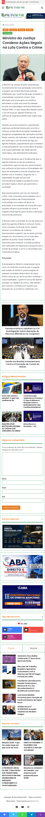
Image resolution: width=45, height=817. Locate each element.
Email (4, 488)
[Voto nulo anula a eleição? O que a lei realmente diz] (12, 387)
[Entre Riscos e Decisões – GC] (33, 416)
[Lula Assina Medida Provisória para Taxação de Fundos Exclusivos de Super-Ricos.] (9, 698)
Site (3, 497)
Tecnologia (7, 33)
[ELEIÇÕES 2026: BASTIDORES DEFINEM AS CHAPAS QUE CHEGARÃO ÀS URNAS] (12, 416)
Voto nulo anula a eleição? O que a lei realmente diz (10, 398)
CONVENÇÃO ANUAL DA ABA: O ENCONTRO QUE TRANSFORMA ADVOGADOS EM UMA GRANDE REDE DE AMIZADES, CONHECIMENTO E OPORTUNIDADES (11, 777)
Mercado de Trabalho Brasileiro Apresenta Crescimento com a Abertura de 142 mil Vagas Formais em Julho (29, 671)
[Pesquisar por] (42, 8)
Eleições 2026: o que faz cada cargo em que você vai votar (11, 745)
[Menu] (3, 8)
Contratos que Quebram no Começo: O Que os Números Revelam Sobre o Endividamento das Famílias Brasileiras (33, 401)
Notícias (21, 30)
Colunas (13, 30)
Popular (11, 648)
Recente (33, 648)
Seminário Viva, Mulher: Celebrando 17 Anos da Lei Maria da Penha (29, 658)
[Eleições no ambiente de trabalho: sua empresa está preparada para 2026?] (33, 760)
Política (29, 30)
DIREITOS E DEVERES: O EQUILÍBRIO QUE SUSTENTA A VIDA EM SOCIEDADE (33, 746)
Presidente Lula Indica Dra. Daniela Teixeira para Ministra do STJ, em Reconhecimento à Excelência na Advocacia (29, 686)
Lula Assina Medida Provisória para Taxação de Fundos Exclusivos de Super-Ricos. (30, 699)
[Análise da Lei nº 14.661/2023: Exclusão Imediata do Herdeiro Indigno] (9, 709)
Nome (4, 479)
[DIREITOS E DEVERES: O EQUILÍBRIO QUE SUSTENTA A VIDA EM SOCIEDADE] (33, 734)
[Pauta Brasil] (15, 7)
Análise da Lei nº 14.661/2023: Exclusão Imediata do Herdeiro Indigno (27, 710)
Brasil (12, 25)
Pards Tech (34, 801)
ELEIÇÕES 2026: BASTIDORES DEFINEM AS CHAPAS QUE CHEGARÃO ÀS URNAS (11, 427)
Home (6, 25)
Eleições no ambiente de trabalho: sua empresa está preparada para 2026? (33, 773)
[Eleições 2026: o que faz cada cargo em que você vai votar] (11, 734)
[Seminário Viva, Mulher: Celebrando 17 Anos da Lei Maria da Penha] (9, 659)
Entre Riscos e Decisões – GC (30, 425)
